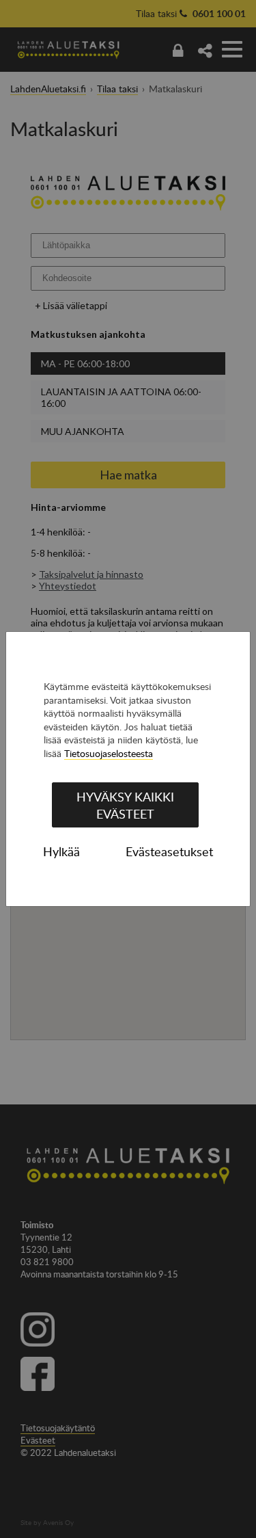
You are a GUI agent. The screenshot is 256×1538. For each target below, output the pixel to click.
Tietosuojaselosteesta (108, 753)
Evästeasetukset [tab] (169, 851)
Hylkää (61, 851)
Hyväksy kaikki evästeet (125, 805)
